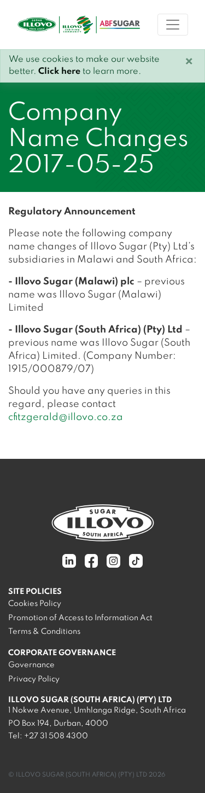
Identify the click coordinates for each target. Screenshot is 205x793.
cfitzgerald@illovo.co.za (65, 417)
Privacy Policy (34, 679)
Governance (31, 665)
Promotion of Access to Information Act (80, 618)
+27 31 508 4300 (56, 736)
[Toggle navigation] (172, 25)
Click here (59, 71)
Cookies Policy (34, 604)
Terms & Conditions (44, 631)
